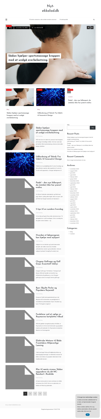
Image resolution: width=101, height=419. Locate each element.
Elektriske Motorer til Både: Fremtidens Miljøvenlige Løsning (49, 343)
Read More (89, 60)
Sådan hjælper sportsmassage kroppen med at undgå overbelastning (18, 116)
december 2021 (74, 221)
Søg (68, 125)
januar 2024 (73, 191)
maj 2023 (72, 203)
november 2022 (74, 209)
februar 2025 (73, 177)
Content (70, 97)
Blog (10, 29)
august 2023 (73, 199)
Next (92, 27)
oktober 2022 (74, 211)
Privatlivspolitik (64, 19)
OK (87, 414)
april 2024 (73, 187)
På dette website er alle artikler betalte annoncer (42, 19)
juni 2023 (72, 201)
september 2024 (74, 183)
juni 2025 (72, 173)
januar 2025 (73, 179)
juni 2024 (72, 185)
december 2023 (74, 193)
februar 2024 (73, 189)
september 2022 (74, 213)
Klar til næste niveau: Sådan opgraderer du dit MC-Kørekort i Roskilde (49, 372)
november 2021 (74, 224)
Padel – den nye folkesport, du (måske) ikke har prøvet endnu (48, 185)
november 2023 (74, 195)
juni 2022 (72, 216)
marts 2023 (73, 207)
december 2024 (74, 181)
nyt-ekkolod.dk (36, 29)
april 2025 (73, 175)
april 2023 (73, 205)
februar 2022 (73, 220)
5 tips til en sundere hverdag (49, 210)
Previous (88, 27)
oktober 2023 (74, 197)
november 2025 (74, 169)
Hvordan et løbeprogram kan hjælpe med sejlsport (81, 152)
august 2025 (73, 171)
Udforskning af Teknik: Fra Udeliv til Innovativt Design (32, 60)
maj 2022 (72, 217)
